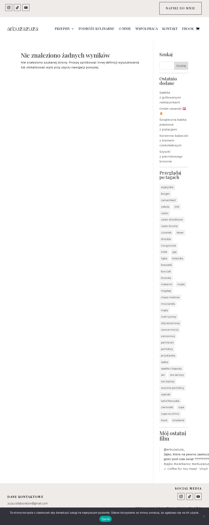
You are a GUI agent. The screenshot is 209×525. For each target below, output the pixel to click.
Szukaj (181, 66)
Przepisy (62, 28)
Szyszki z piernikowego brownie (170, 156)
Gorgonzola (168, 245)
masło (181, 284)
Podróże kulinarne (96, 28)
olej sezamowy (170, 323)
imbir (164, 251)
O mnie (125, 28)
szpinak (165, 394)
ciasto (164, 213)
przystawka (168, 355)
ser (163, 374)
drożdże (166, 239)
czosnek (166, 232)
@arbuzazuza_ (174, 449)
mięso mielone (170, 297)
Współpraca (147, 28)
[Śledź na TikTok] (17, 7)
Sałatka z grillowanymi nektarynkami (170, 97)
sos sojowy (168, 381)
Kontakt (170, 28)
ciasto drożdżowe (172, 219)
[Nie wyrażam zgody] (204, 516)
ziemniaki (167, 407)
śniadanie (178, 420)
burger (165, 193)
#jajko (168, 464)
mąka (164, 310)
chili (176, 206)
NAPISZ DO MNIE (180, 8)
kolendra (177, 258)
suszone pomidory (172, 387)
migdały (166, 290)
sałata (164, 362)
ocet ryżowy (168, 316)
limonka (166, 277)
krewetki (166, 264)
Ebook (188, 28)
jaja (174, 251)
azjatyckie (167, 187)
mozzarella (168, 303)
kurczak (166, 271)
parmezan (167, 342)
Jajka (164, 258)
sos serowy (177, 374)
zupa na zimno (170, 413)
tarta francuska (170, 400)
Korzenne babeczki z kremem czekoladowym (173, 140)
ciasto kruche (169, 226)
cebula (165, 206)
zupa (181, 407)
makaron (166, 284)
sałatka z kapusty (171, 368)
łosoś (164, 420)
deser (180, 232)
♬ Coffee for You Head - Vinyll (186, 469)
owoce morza (169, 329)
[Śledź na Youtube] (25, 7)
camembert (168, 200)
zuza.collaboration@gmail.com (27, 503)
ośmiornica (168, 336)
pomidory (167, 349)
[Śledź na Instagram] (8, 7)
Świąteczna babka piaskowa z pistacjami (172, 124)
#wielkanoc (182, 464)
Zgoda (105, 519)
